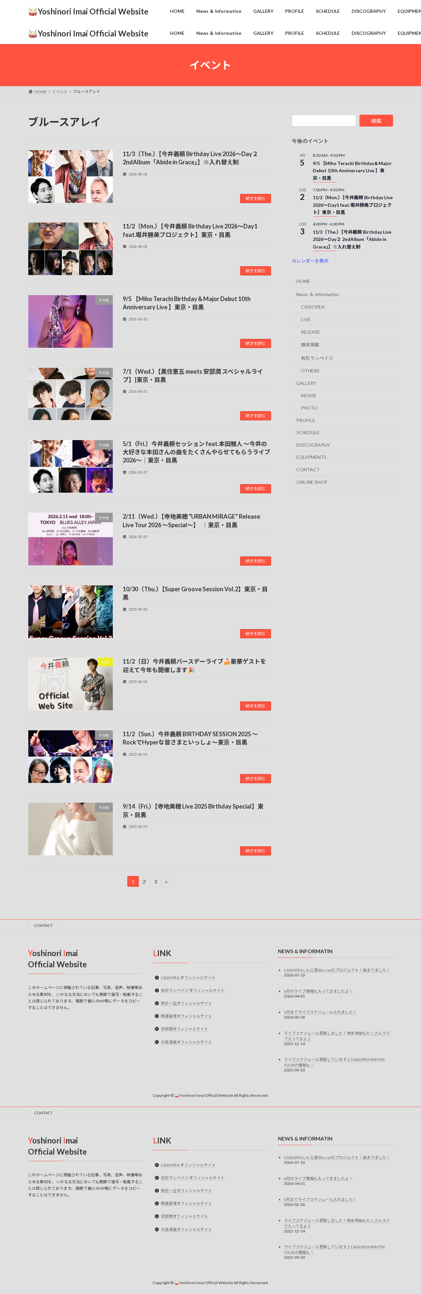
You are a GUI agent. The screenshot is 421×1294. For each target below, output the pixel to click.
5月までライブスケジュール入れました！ (320, 1012)
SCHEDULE (308, 432)
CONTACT (308, 469)
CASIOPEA (313, 307)
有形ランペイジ (317, 358)
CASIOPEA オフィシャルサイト (188, 977)
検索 (376, 121)
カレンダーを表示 (310, 261)
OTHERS (310, 371)
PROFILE (305, 420)
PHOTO (309, 408)
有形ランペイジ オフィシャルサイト (193, 990)
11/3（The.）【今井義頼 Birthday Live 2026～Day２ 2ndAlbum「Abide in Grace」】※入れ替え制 (352, 239)
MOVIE (308, 395)
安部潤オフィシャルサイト (184, 1029)
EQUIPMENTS (311, 457)
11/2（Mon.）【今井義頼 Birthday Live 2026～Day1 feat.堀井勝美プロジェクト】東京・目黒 (353, 205)
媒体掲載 (310, 345)
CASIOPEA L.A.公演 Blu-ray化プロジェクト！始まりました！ (337, 970)
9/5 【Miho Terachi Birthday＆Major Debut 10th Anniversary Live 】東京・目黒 (352, 170)
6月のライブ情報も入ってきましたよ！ (318, 991)
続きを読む (255, 198)
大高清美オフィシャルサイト (186, 1042)
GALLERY (306, 383)
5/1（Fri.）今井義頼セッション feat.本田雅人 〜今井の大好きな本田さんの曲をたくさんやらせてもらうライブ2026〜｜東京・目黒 (196, 452)
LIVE (306, 319)
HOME (303, 281)
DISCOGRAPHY (313, 445)
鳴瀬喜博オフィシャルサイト (186, 1016)
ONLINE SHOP (311, 482)
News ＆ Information (317, 294)
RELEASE (310, 332)
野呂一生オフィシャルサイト (186, 1003)
